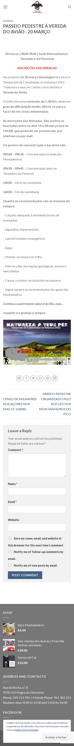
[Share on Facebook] (26, 378)
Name (12, 484)
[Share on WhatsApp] (19, 378)
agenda (8, 21)
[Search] (69, 7)
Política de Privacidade (26, 729)
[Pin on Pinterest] (47, 378)
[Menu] (5, 7)
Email (12, 502)
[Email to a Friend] (40, 378)
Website (13, 520)
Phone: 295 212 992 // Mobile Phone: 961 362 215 (37, 697)
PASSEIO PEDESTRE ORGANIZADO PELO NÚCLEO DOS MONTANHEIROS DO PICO (55, 404)
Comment (15, 450)
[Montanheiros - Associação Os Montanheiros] (37, 7)
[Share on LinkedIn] (55, 378)
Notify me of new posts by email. (35, 565)
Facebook (12, 712)
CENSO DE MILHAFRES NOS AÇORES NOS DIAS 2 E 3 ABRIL (20, 404)
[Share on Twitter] (33, 378)
